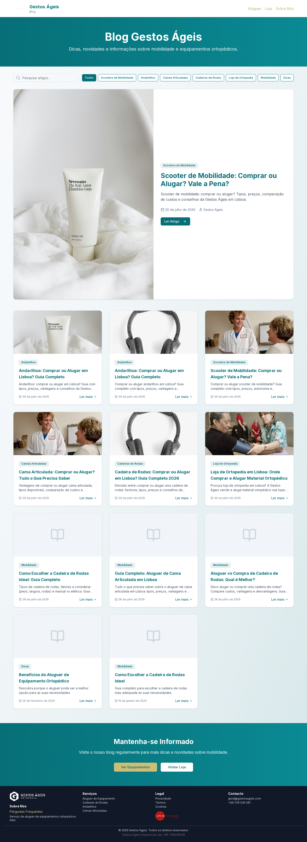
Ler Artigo (171, 221)
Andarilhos (148, 77)
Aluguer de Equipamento (98, 798)
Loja (268, 8)
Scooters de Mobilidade (117, 77)
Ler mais (86, 397)
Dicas (287, 77)
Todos (89, 77)
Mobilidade (268, 77)
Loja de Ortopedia (241, 77)
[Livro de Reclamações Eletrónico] (166, 816)
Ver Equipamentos (135, 767)
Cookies (161, 806)
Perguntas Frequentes (26, 811)
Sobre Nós (285, 8)
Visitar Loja (177, 767)
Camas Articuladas (175, 77)
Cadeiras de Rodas (208, 77)
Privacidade (163, 798)
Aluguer (254, 8)
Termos (160, 802)
